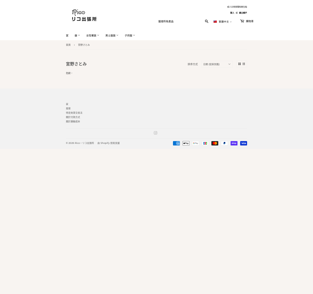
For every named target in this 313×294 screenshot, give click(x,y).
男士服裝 (110, 35)
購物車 (249, 21)
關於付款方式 (73, 117)
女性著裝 (91, 35)
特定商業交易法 (74, 112)
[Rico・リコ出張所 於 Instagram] (155, 133)
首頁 (68, 44)
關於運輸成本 (73, 121)
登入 (232, 13)
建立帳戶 (243, 13)
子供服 (129, 35)
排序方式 (193, 64)
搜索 (68, 108)
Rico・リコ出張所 (84, 142)
